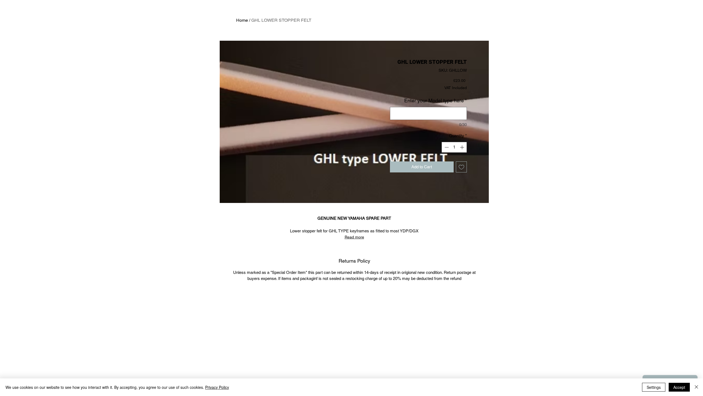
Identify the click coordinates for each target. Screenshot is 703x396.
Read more (354, 237)
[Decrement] (446, 147)
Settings (654, 387)
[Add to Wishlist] (461, 167)
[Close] (696, 387)
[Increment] (462, 147)
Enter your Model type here (435, 100)
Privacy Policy (217, 387)
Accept (679, 387)
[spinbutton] (454, 147)
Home (242, 20)
